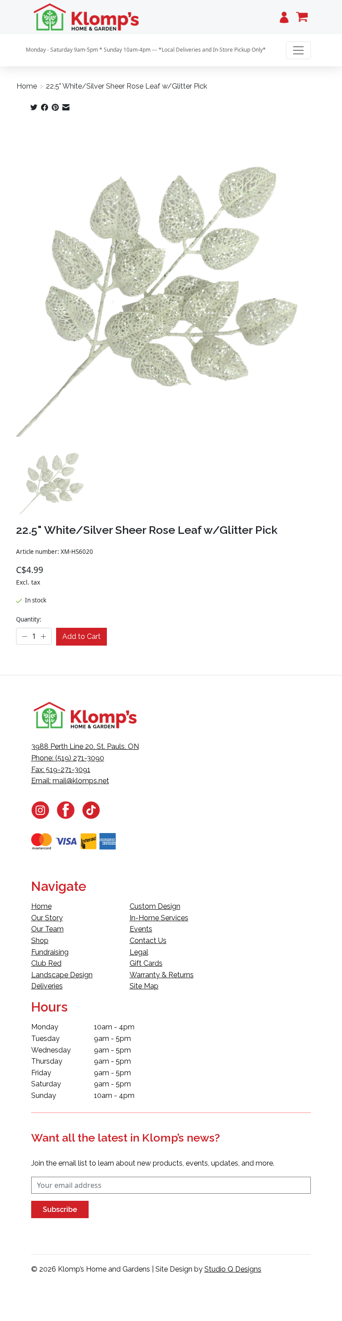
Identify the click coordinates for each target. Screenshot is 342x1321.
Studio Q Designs (232, 1269)
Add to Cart (81, 636)
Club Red (46, 963)
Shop (40, 940)
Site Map (144, 986)
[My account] (284, 17)
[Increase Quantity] (43, 636)
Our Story (47, 918)
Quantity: (28, 619)
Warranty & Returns (162, 975)
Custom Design (155, 906)
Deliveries (47, 986)
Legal (139, 952)
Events (141, 929)
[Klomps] (86, 17)
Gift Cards (146, 963)
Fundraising (50, 952)
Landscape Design (62, 975)
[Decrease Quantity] (24, 636)
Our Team (47, 929)
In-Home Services (159, 918)
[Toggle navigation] (298, 50)
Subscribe (60, 1209)
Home (26, 86)
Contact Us (148, 940)
